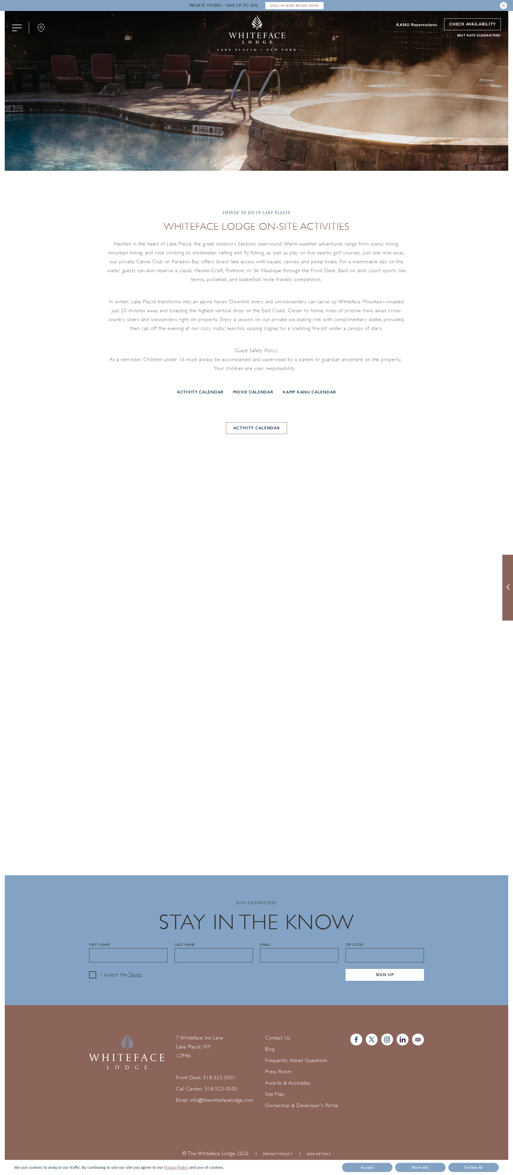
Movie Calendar (253, 392)
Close (503, 5)
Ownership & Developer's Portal (301, 1105)
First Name (99, 945)
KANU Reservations (416, 25)
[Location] (41, 28)
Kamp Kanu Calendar (309, 392)
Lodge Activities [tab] (200, 504)
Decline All (473, 1167)
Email (265, 945)
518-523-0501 (219, 1077)
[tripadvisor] (418, 1039)
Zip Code (354, 945)
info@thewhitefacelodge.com (221, 1100)
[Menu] (17, 28)
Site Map (274, 1094)
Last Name (185, 945)
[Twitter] (372, 1039)
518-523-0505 (221, 1089)
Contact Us (277, 1038)
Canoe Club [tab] (256, 505)
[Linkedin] (402, 1039)
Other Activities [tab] (312, 505)
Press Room (278, 1071)
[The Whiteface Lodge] (256, 34)
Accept (367, 1167)
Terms (135, 975)
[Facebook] (356, 1039)
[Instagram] (387, 1039)
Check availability (472, 24)
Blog (270, 1049)
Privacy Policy (278, 1154)
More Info (420, 1167)
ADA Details (319, 1154)
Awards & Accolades (288, 1083)
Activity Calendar (200, 392)
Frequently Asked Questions (296, 1060)
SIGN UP (385, 974)
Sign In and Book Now (294, 6)
